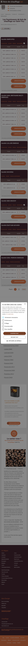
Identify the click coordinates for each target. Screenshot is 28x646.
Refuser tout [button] (14, 337)
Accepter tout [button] (14, 333)
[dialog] (14, 323)
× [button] (24, 304)
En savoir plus (9, 314)
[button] (14, 341)
